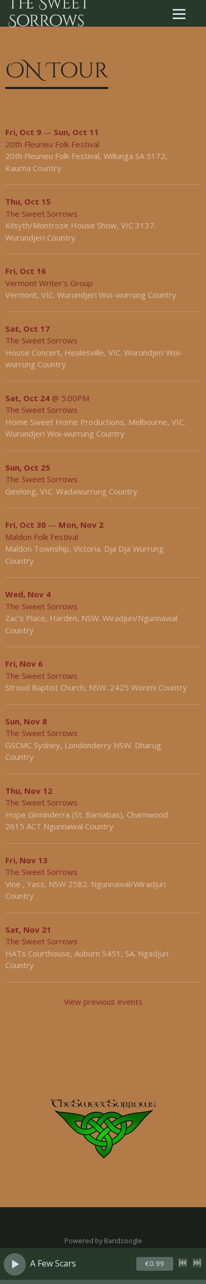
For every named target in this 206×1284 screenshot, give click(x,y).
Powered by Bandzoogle (103, 1240)
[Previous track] (183, 1263)
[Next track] (197, 1263)
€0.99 (154, 1263)
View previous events (103, 1001)
